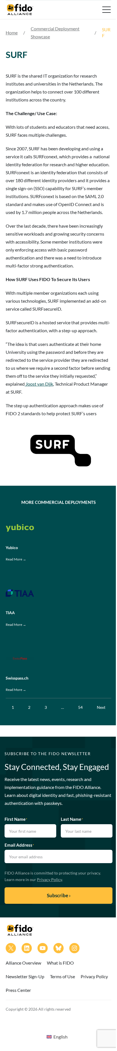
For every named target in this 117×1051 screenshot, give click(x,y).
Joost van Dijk (39, 384)
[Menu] (106, 9)
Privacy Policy (49, 879)
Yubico (12, 547)
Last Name (72, 819)
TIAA (10, 612)
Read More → (16, 559)
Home (12, 32)
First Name (16, 819)
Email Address (19, 845)
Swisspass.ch (17, 678)
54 (80, 707)
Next (101, 707)
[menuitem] (57, 1036)
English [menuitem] (60, 1036)
